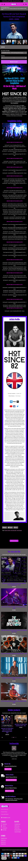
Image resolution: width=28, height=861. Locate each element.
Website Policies (9, 790)
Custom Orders (18, 831)
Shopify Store (4, 838)
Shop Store (3, 844)
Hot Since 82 (13, 530)
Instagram (4, 828)
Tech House (19, 530)
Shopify (21, 849)
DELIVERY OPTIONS (5, 50)
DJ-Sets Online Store (5, 7)
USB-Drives (17, 826)
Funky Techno (8, 530)
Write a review (14, 540)
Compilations (17, 824)
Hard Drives (17, 828)
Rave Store (3, 842)
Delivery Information (11, 780)
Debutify (14, 851)
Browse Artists (18, 829)
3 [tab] (14, 737)
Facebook (4, 824)
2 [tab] (13, 737)
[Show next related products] (26, 737)
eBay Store (3, 840)
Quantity (3, 55)
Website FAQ (8, 769)
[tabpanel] (7, 725)
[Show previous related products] (2, 737)
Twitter (4, 826)
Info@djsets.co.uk (6, 817)
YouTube (4, 829)
